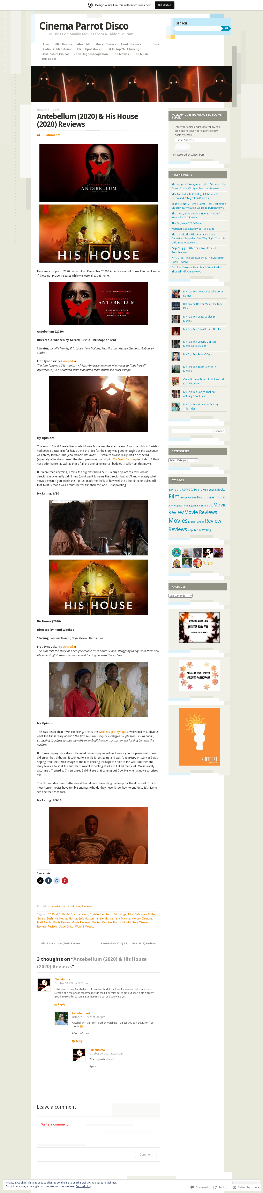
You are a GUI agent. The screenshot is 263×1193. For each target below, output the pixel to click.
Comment (146, 1154)
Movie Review (61, 922)
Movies (75, 906)
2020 (51, 914)
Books (221, 489)
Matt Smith (44, 922)
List (211, 505)
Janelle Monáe (104, 918)
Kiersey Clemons (142, 918)
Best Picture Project (55, 54)
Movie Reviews (106, 44)
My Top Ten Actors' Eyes (197, 354)
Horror (73, 918)
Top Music (141, 54)
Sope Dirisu (66, 926)
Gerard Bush (45, 918)
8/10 (199, 490)
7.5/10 (186, 489)
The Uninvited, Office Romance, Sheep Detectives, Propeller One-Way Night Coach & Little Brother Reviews (198, 238)
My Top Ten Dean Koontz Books (202, 329)
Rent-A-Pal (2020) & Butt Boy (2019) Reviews (130, 943)
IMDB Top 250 (216, 497)
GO (226, 28)
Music (191, 521)
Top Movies (121, 54)
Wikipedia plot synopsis (113, 731)
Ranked (200, 521)
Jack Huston (86, 918)
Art (204, 489)
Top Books (49, 58)
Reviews (87, 906)
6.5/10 (60, 914)
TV (200, 530)
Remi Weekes (140, 922)
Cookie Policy (83, 1186)
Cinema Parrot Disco (83, 26)
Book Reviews (131, 44)
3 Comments (51, 135)
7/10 (194, 489)
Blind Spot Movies (90, 49)
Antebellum (81, 914)
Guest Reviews (188, 497)
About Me (83, 44)
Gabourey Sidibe (145, 914)
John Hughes (175, 505)
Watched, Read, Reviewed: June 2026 (193, 228)
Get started (164, 5)
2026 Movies (63, 44)
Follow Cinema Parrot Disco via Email (197, 116)
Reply (61, 1004)
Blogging (211, 489)
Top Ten (193, 530)
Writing (206, 530)
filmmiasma (62, 979)
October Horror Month (116, 922)
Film (130, 914)
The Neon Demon (123, 459)
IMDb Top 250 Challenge (124, 49)
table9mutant (59, 906)
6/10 (69, 914)
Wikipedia (69, 361)
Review (41, 926)
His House (60, 918)
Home (46, 44)
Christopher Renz (101, 914)
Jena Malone (122, 918)
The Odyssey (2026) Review (188, 223)
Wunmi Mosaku (85, 926)
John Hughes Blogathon (91, 54)
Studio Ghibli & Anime (57, 49)
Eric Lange (119, 914)
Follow (182, 147)
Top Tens (152, 44)
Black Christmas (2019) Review (59, 943)
